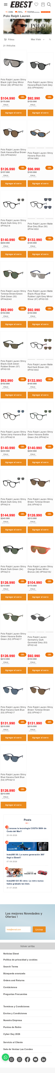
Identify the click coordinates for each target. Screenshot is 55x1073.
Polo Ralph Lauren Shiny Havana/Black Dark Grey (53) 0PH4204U (40, 85)
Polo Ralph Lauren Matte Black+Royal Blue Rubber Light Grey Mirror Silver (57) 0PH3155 (40, 295)
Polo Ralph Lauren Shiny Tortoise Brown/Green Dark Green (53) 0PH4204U (13, 295)
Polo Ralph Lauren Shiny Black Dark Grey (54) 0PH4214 (13, 501)
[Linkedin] (43, 1059)
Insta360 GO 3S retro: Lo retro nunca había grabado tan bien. (25, 882)
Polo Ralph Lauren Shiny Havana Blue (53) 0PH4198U (40, 155)
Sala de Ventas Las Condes (18, 1049)
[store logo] (21, 4)
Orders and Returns (14, 980)
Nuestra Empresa (12, 1020)
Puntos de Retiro (12, 1027)
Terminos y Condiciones (16, 1006)
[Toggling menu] (5, 4)
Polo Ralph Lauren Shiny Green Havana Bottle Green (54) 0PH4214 (40, 434)
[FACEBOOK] (27, 1059)
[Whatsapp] (11, 1059)
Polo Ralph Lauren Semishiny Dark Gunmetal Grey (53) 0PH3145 (37, 641)
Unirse (39, 929)
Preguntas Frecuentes (15, 994)
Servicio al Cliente (13, 1042)
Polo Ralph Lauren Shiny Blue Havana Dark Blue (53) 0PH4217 (13, 709)
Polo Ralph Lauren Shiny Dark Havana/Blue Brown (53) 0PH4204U (13, 152)
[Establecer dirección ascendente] (50, 39)
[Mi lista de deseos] (36, 4)
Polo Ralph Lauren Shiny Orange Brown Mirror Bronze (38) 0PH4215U (40, 569)
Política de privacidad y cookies (20, 959)
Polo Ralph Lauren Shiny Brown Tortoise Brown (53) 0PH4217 (40, 709)
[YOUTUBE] (35, 1059)
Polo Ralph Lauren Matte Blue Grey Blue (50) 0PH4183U (40, 226)
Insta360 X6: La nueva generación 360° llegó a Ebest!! (26, 856)
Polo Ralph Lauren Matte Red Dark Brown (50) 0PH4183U (40, 367)
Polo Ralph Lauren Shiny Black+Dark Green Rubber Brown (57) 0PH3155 (13, 365)
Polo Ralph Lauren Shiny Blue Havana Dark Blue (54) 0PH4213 (13, 777)
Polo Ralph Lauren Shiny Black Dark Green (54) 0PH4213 (13, 569)
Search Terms (10, 966)
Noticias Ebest (11, 953)
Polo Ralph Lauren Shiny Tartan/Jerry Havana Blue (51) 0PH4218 (13, 434)
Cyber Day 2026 (11, 1034)
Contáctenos (10, 987)
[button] (38, 39)
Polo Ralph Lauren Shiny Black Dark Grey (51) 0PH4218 (13, 223)
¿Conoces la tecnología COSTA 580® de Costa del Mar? (26, 830)
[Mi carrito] (43, 4)
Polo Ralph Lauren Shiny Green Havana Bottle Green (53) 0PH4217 (13, 636)
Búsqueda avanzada (14, 973)
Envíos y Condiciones (15, 1013)
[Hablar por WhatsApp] (5, 1057)
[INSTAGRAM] (19, 1059)
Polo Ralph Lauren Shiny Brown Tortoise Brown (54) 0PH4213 (40, 501)
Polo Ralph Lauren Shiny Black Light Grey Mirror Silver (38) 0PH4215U (13, 82)
